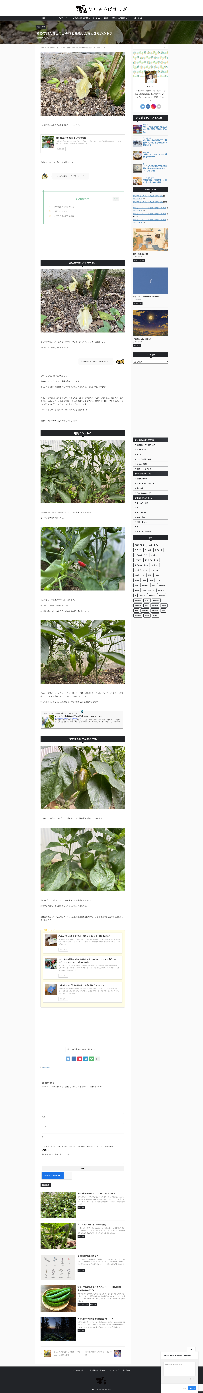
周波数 (137, 580)
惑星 (153, 585)
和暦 (144, 580)
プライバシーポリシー (80, 1370)
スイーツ (138, 550)
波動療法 (161, 590)
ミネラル (155, 565)
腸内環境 (138, 605)
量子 (163, 610)
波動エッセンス (148, 590)
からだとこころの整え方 (81, 18)
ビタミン (154, 555)
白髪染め (138, 600)
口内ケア (158, 575)
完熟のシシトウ (61, 211)
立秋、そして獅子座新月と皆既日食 (146, 296)
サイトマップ (114, 1370)
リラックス (154, 570)
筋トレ (147, 600)
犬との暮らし (142, 512)
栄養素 (137, 590)
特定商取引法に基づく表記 (98, 1370)
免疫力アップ (139, 575)
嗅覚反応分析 (142, 478)
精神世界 (156, 600)
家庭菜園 (145, 585)
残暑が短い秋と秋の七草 (88, 1255)
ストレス (148, 550)
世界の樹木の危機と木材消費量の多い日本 (95, 1318)
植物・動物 (46, 1067)
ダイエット (158, 550)
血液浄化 (145, 610)
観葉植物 (155, 610)
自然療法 (155, 605)
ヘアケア (138, 560)
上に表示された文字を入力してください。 (57, 1154)
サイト (44, 1137)
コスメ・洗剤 (142, 464)
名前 (43, 1117)
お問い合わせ (138, 18)
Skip (184, 1388)
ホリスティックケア (151, 560)
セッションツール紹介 (100, 18)
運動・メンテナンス (144, 469)
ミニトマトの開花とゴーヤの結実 (92, 1224)
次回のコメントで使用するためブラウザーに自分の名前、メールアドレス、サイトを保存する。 (79, 1146)
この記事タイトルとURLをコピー (84, 1049)
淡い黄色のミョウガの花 (64, 207)
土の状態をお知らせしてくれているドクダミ (96, 1193)
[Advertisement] (83, 241)
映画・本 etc (141, 522)
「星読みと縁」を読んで (142, 339)
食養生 (155, 615)
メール (44, 1127)
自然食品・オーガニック (146, 445)
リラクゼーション (141, 570)
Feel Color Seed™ (144, 493)
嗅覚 (151, 580)
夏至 (136, 585)
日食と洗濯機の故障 (140, 254)
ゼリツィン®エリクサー (145, 483)
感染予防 (162, 585)
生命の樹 (140, 488)
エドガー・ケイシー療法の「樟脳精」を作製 (149, 208)
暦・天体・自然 (142, 503)
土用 (158, 580)
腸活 (146, 605)
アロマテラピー (140, 545)
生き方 (142, 595)
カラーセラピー (154, 545)
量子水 (147, 615)
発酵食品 (162, 595)
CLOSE (116, 199)
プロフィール (62, 18)
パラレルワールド (141, 555)
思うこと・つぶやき (144, 531)
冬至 (149, 575)
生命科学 (152, 595)
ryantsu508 (137, 199)
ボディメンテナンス (141, 565)
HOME (44, 18)
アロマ (139, 454)
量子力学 (138, 615)
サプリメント (142, 449)
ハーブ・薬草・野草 (144, 459)
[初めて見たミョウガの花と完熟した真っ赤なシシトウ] (85, 1059)
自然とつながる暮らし (119, 18)
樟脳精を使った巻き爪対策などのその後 (148, 196)
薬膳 (136, 610)
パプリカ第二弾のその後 (64, 216)
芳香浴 (164, 605)
